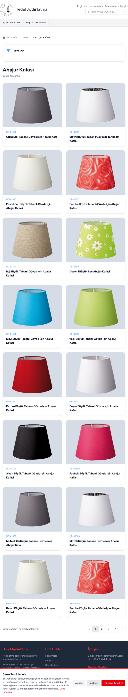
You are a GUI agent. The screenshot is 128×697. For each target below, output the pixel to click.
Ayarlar (79, 682)
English (81, 6)
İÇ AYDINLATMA (12, 22)
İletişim (124, 6)
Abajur (25, 37)
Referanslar (110, 6)
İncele (32, 108)
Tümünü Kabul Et (113, 682)
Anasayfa (12, 37)
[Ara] (125, 11)
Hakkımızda (95, 6)
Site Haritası (51, 665)
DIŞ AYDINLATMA (36, 22)
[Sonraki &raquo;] (122, 629)
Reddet (94, 682)
